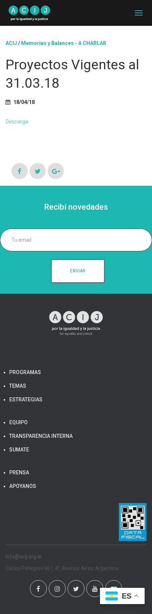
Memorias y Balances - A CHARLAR (63, 43)
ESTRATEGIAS (25, 399)
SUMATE (19, 450)
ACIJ (11, 43)
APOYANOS (22, 486)
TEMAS (17, 386)
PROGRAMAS (25, 372)
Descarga (17, 122)
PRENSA (19, 472)
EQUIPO (18, 422)
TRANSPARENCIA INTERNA (41, 436)
